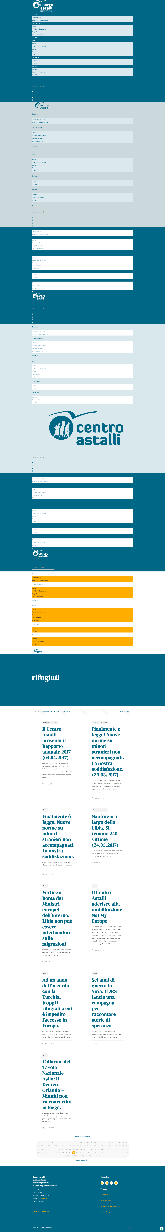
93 (88, 1152)
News (45, 810)
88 (70, 1152)
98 (105, 1152)
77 (123, 1149)
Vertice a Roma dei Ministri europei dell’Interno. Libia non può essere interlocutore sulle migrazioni (57, 918)
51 (123, 1146)
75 (116, 1149)
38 (77, 1146)
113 (93, 1156)
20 (105, 1142)
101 (116, 1152)
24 (120, 1142)
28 (42, 1146)
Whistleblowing (106, 1200)
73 (109, 1149)
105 (65, 1156)
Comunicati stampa (50, 722)
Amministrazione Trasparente (111, 1206)
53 (38, 1149)
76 (120, 1149)
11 (74, 1142)
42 (91, 1146)
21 (109, 1142)
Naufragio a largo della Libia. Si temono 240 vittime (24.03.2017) (105, 830)
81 (45, 1152)
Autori (66, 711)
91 (81, 1152)
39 (81, 1146)
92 (84, 1152)
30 (49, 1146)
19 (102, 1142)
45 (102, 1146)
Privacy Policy (105, 1194)
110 (82, 1156)
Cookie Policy (105, 1212)
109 (79, 1156)
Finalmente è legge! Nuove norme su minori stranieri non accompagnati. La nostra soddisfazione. (58, 836)
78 (127, 1149)
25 (123, 1142)
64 (77, 1149)
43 (95, 1146)
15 (88, 1142)
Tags (57, 711)
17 (95, 1142)
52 (127, 1146)
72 (105, 1149)
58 (56, 1149)
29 (45, 1146)
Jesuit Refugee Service (41, 1211)
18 (98, 1142)
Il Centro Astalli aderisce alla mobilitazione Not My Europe (107, 906)
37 (74, 1146)
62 (70, 1149)
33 (59, 1146)
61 (67, 1149)
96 (98, 1152)
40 (84, 1146)
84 (56, 1152)
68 (91, 1149)
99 (109, 1152)
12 (77, 1142)
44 (98, 1146)
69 (95, 1149)
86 (63, 1152)
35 (67, 1146)
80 (42, 1152)
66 (84, 1149)
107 (72, 1156)
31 (52, 1146)
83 (52, 1152)
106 (68, 1156)
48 (112, 1146)
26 (127, 1142)
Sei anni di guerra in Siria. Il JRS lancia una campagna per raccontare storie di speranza (104, 1003)
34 (63, 1146)
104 (126, 1152)
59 (59, 1149)
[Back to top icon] (152, 1228)
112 (89, 1156)
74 (112, 1149)
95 (95, 1152)
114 (96, 1156)
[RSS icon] (129, 1227)
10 (70, 1142)
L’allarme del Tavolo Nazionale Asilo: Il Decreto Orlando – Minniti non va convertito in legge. (57, 1084)
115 (100, 1156)
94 (91, 1152)
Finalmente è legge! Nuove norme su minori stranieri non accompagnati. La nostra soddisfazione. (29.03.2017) (108, 752)
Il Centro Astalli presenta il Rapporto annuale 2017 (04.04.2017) (56, 743)
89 (74, 1152)
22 (112, 1142)
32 (56, 1146)
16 (91, 1142)
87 (67, 1152)
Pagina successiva (81, 1160)
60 (63, 1149)
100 (112, 1152)
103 (123, 1152)
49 (116, 1146)
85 (59, 1152)
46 (105, 1146)
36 (70, 1146)
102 (119, 1152)
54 (42, 1149)
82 (49, 1152)
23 (116, 1142)
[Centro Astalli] (43, 12)
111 (86, 1156)
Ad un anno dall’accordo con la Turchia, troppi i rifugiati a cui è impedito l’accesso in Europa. (57, 1003)
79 (38, 1152)
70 (98, 1149)
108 (75, 1156)
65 (81, 1149)
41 (88, 1146)
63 (74, 1149)
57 (52, 1149)
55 (45, 1149)
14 (84, 1142)
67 (88, 1149)
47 (109, 1146)
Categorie (47, 711)
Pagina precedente (83, 1136)
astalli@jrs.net (43, 1198)
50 (120, 1146)
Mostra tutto (126, 711)
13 (81, 1142)
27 (38, 1146)
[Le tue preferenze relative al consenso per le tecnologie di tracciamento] (161, 1228)
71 (102, 1149)
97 (102, 1152)
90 (77, 1152)
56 (49, 1149)
